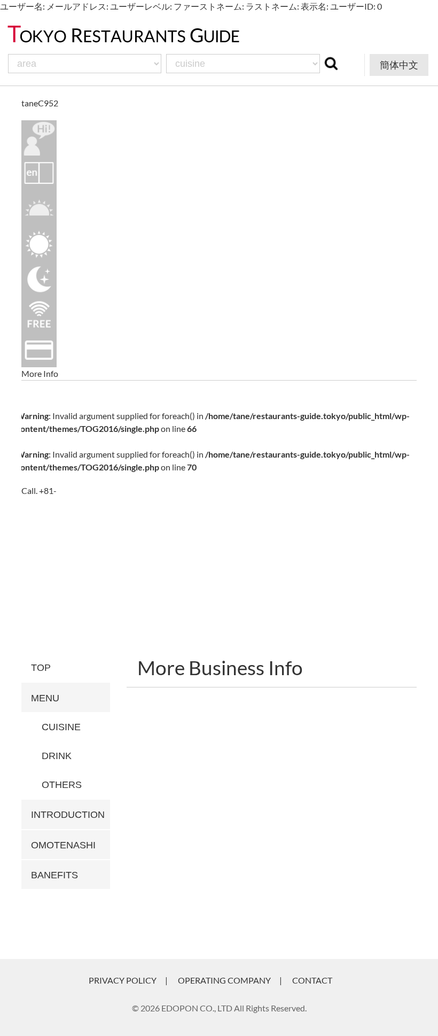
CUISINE (61, 727)
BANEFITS (54, 875)
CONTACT (312, 980)
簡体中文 (399, 65)
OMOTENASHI (63, 845)
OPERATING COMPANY (224, 980)
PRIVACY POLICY (123, 980)
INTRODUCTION (68, 814)
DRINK (57, 756)
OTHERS (62, 785)
